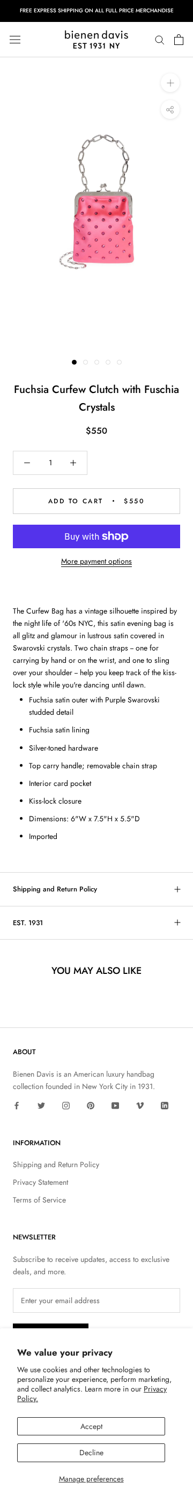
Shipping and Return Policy (55, 889)
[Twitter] (41, 1105)
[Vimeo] (140, 1105)
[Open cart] (178, 39)
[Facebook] (16, 1105)
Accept (91, 1426)
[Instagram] (66, 1105)
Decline (91, 1452)
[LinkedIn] (164, 1105)
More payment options (96, 561)
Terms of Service (39, 1199)
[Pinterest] (90, 1105)
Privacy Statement (40, 1182)
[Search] (160, 39)
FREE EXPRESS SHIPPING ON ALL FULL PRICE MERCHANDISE (97, 10)
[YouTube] (115, 1105)
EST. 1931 (28, 923)
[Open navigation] (15, 39)
